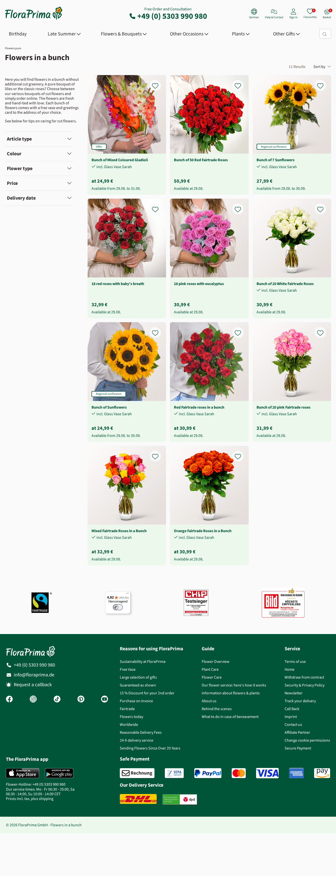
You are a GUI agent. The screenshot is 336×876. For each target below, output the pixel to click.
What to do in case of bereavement (230, 716)
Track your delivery (300, 700)
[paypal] (207, 773)
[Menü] (128, 594)
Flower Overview (215, 661)
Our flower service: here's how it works (234, 685)
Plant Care (210, 669)
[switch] (118, 607)
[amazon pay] (322, 773)
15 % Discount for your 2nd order (147, 693)
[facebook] (9, 699)
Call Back (292, 708)
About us (209, 700)
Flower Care (212, 677)
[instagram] (33, 699)
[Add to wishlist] (158, 83)
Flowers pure (13, 48)
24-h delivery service (136, 740)
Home (289, 669)
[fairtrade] (41, 602)
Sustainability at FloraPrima (143, 661)
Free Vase (128, 669)
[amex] (296, 773)
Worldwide (129, 724)
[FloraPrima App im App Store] (22, 773)
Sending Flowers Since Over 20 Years (150, 748)
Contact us (293, 724)
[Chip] (196, 602)
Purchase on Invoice (136, 700)
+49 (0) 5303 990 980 (172, 16)
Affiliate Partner (297, 732)
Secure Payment (298, 748)
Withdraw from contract (304, 677)
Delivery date (21, 198)
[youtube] (104, 699)
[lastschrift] (174, 773)
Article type (19, 139)
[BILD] (283, 603)
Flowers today (131, 716)
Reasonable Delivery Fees (141, 732)
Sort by (319, 66)
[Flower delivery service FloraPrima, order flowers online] (33, 19)
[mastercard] (239, 773)
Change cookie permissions (307, 740)
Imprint (291, 716)
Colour (14, 153)
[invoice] (137, 773)
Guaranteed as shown (138, 685)
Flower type (19, 168)
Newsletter (294, 693)
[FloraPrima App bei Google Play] (59, 773)
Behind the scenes (217, 708)
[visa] (267, 773)
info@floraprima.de (34, 674)
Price (12, 183)
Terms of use (295, 661)
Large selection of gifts (138, 677)
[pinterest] (80, 699)
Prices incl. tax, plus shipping (29, 798)
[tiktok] (57, 699)
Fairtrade (127, 708)
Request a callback (33, 684)
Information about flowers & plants (231, 693)
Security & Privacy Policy (304, 685)
